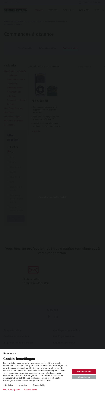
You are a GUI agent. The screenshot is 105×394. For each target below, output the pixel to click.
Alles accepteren (84, 371)
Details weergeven (11, 390)
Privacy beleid (30, 390)
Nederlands (8, 353)
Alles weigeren (84, 377)
